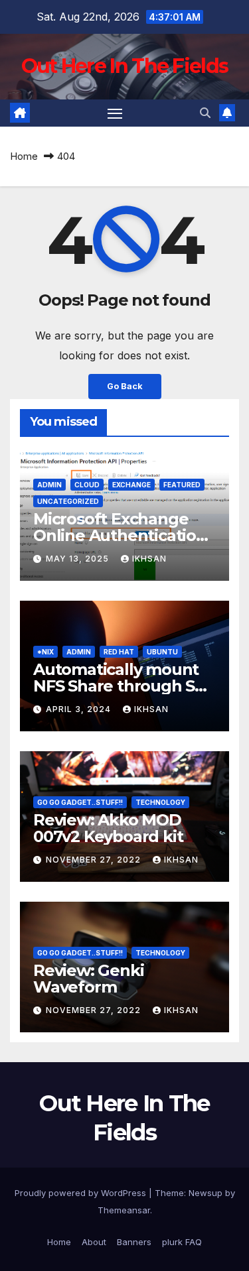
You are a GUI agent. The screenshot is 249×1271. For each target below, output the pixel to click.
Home (24, 156)
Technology (160, 802)
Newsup (205, 1192)
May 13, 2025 (79, 559)
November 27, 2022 (94, 860)
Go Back (125, 386)
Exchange (131, 485)
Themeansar (124, 1210)
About (94, 1242)
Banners (134, 1242)
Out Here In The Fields (124, 66)
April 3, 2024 (80, 709)
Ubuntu (162, 652)
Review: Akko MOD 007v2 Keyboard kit (108, 828)
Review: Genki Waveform (88, 979)
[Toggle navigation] (114, 113)
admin (49, 485)
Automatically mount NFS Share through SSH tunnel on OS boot (124, 686)
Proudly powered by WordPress (82, 1192)
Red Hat (119, 652)
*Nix (45, 652)
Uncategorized (68, 501)
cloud (87, 485)
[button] (205, 112)
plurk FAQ (182, 1242)
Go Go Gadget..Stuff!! (80, 802)
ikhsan (149, 559)
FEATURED (182, 485)
